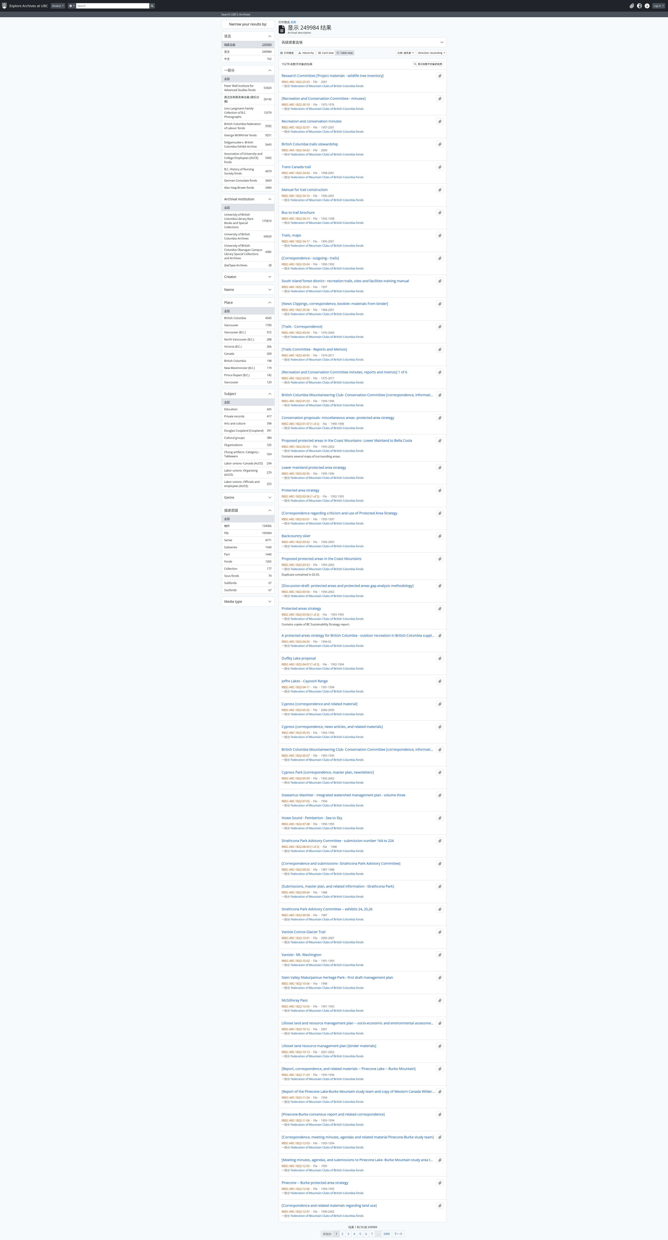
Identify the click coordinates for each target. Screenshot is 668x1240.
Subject (230, 393)
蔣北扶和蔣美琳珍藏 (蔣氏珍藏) (248, 99)
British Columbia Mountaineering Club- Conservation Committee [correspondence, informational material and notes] (358, 395)
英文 (248, 52)
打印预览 (288, 52)
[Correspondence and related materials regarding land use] (329, 1205)
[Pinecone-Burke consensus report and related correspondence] (333, 1114)
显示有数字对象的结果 (429, 64)
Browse (57, 5)
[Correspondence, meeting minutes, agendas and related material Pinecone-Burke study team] (358, 1137)
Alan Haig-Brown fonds (248, 188)
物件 (248, 526)
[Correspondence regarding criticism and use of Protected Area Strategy (339, 513)
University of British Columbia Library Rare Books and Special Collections (248, 221)
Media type (233, 601)
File (248, 534)
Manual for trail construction (305, 190)
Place (228, 302)
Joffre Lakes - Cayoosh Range (305, 681)
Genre (229, 497)
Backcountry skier (296, 536)
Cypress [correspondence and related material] (319, 704)
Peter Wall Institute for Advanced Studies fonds (248, 88)
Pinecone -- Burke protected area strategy (315, 1183)
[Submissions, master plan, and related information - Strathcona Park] (338, 886)
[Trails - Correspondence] (302, 326)
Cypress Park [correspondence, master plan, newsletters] (328, 772)
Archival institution (239, 199)
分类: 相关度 (404, 52)
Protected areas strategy (301, 608)
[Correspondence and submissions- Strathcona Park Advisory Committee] (341, 863)
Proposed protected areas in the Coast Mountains (321, 559)
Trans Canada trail (296, 167)
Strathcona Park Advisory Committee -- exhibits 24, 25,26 (327, 909)
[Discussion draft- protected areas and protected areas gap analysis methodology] (348, 586)
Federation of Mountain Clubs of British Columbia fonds (327, 86)
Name (229, 289)
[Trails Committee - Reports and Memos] (314, 349)
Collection (248, 569)
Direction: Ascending (430, 52)
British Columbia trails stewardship (310, 144)
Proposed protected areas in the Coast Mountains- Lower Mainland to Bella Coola (347, 440)
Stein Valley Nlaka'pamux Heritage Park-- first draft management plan (337, 977)
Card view (327, 52)
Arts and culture (248, 424)
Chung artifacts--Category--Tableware (248, 454)
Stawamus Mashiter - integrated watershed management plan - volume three (343, 795)
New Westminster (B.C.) (248, 369)
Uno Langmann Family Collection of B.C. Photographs (248, 113)
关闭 (293, 22)
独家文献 (248, 45)
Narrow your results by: (248, 24)
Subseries (248, 548)
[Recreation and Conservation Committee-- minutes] (324, 98)
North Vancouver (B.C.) (248, 340)
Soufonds (248, 591)
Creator (230, 276)
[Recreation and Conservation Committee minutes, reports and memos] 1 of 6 (344, 372)
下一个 (398, 1234)
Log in (658, 5)
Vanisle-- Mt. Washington (301, 955)
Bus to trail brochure (298, 212)
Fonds (248, 562)
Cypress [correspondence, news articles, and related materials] (332, 727)
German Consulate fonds (248, 181)
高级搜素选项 (292, 42)
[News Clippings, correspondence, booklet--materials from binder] (335, 304)
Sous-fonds (248, 576)
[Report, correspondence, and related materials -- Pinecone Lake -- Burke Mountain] (349, 1069)
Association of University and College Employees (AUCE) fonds (248, 158)
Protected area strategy (300, 490)
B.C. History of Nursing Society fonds (248, 171)
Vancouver (248, 326)
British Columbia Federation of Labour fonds (248, 126)
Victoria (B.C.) (248, 347)
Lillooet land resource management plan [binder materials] (329, 1046)
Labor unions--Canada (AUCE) (248, 464)
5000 (387, 1234)
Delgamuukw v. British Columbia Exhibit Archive (248, 144)
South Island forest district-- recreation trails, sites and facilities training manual (345, 281)
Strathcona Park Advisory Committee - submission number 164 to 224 (338, 841)
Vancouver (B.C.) (248, 333)
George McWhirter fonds (248, 136)
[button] (632, 6)
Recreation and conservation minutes (312, 121)
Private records (248, 417)
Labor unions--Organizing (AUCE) (248, 473)
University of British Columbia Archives (248, 236)
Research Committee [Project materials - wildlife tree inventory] (333, 76)
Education (248, 410)
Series (248, 541)
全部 (227, 79)
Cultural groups (248, 438)
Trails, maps (291, 235)
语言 (227, 36)
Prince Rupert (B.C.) (248, 376)
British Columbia (248, 319)
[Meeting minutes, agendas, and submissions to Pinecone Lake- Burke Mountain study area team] (358, 1160)
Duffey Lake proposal (299, 658)
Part (248, 555)
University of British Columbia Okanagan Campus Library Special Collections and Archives (248, 252)
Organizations (248, 446)
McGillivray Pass (295, 1000)
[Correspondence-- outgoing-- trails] (310, 258)
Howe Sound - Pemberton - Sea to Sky (312, 818)
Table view (346, 52)
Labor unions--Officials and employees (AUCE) (248, 484)
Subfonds (248, 584)
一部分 (229, 70)
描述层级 (231, 510)
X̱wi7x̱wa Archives (248, 266)
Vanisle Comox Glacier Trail (303, 932)
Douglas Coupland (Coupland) (248, 431)
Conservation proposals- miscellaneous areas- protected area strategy (338, 418)
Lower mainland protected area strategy (314, 467)
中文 (248, 59)
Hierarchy (308, 52)
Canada (248, 354)
